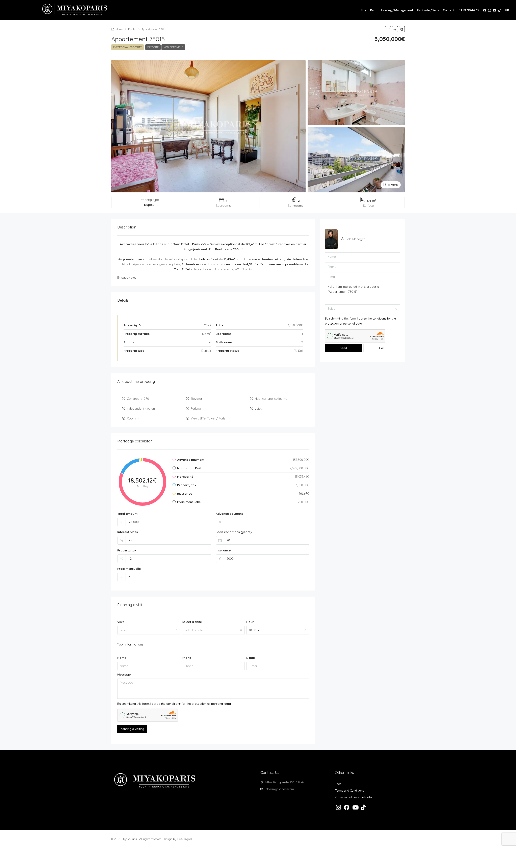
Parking (196, 408)
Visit (120, 622)
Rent (373, 10)
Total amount (127, 514)
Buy (363, 10)
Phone (186, 658)
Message (124, 674)
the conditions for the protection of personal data (196, 704)
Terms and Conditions (349, 790)
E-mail (251, 658)
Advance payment (229, 514)
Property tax (126, 550)
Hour (250, 622)
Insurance (223, 550)
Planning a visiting (132, 729)
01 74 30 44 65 (469, 10)
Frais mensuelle (129, 569)
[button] (388, 29)
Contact (449, 10)
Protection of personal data (353, 797)
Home (119, 29)
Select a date (192, 622)
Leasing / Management (397, 10)
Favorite (153, 47)
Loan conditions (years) (234, 532)
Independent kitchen (141, 408)
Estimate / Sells (428, 10)
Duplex (132, 29)
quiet (258, 408)
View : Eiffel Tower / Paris (208, 418)
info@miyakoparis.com (279, 789)
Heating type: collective (271, 399)
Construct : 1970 (138, 399)
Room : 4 (133, 418)
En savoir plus (126, 277)
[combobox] (148, 630)
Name (121, 658)
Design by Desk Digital (178, 839)
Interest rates (127, 532)
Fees (338, 784)
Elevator (196, 399)
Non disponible (173, 47)
